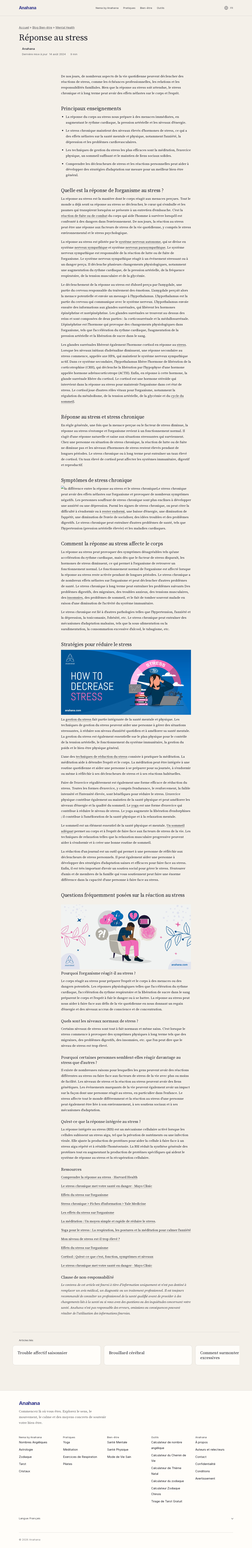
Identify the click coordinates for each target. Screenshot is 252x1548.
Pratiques (129, 7)
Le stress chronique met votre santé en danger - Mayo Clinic (106, 1186)
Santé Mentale (117, 1442)
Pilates (67, 1464)
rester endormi (113, 511)
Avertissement (205, 1478)
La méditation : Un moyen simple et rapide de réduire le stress (108, 1221)
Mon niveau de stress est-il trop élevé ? (90, 1238)
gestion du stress (78, 719)
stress (181, 344)
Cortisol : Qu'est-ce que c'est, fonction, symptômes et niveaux (107, 1256)
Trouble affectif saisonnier (42, 1353)
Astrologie (26, 1449)
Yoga (66, 1442)
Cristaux (24, 1471)
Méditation (70, 1449)
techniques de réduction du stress (101, 756)
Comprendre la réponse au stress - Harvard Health (99, 1177)
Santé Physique (117, 1449)
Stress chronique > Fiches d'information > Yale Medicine (103, 1203)
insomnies (75, 597)
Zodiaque (25, 1457)
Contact (201, 1457)
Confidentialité (205, 1464)
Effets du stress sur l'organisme (84, 1194)
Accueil (24, 27)
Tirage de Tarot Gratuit (166, 1501)
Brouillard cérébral (127, 1353)
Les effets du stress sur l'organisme (87, 1212)
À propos (201, 1442)
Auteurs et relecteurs (209, 1449)
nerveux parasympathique (145, 247)
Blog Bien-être (42, 27)
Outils (160, 7)
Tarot (22, 1464)
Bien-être (146, 7)
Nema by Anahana (107, 7)
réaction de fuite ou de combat (84, 215)
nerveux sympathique (90, 247)
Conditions (202, 1471)
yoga (135, 805)
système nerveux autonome (140, 241)
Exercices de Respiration (80, 1457)
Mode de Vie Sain (119, 1457)
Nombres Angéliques (33, 1442)
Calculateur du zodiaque (167, 1481)
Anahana (27, 7)
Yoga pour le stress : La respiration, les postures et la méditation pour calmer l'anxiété (126, 1230)
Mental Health (65, 27)
